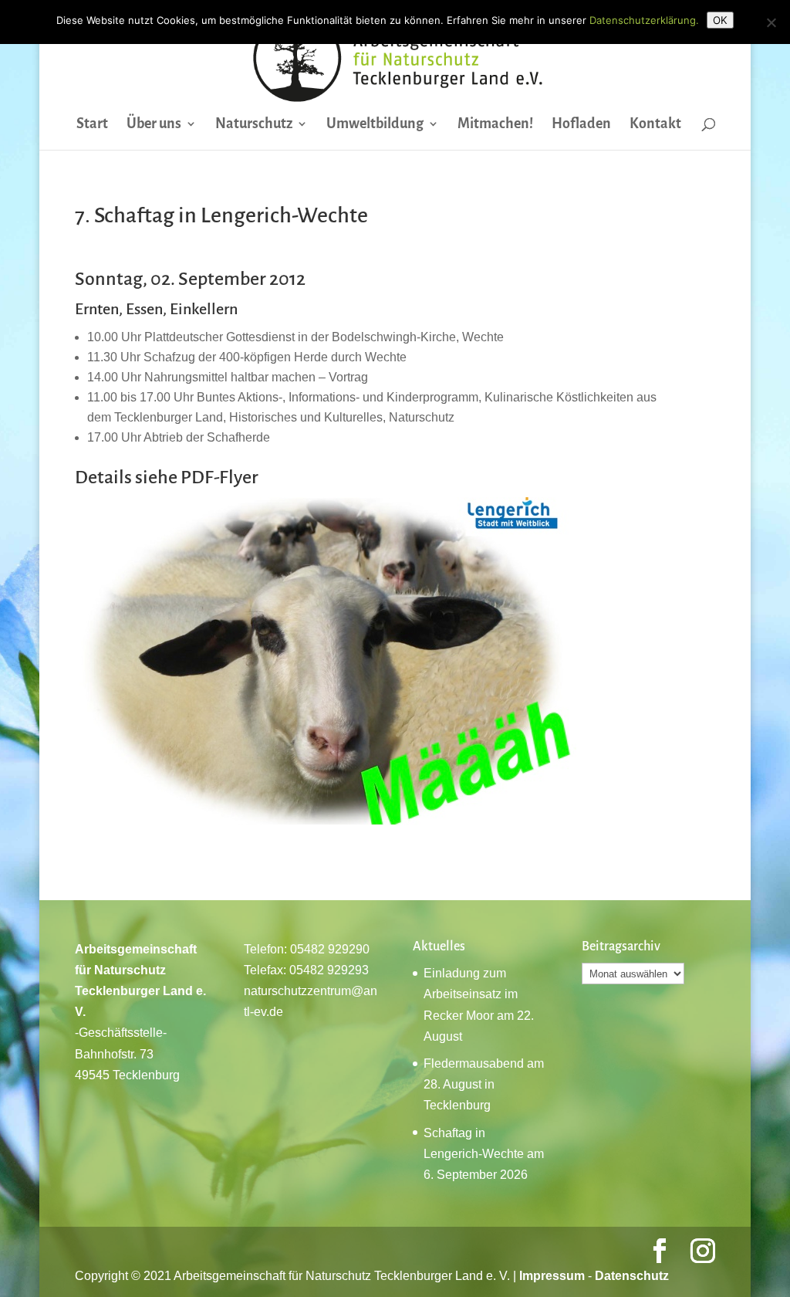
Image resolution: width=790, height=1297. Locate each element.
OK (720, 20)
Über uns (154, 124)
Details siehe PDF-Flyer (166, 477)
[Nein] (770, 22)
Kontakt (655, 124)
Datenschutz (632, 1275)
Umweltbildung (375, 124)
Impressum (552, 1275)
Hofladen (581, 124)
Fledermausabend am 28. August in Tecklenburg (484, 1084)
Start (92, 124)
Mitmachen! (495, 124)
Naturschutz (253, 124)
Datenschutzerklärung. (644, 20)
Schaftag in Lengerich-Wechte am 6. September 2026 (484, 1153)
